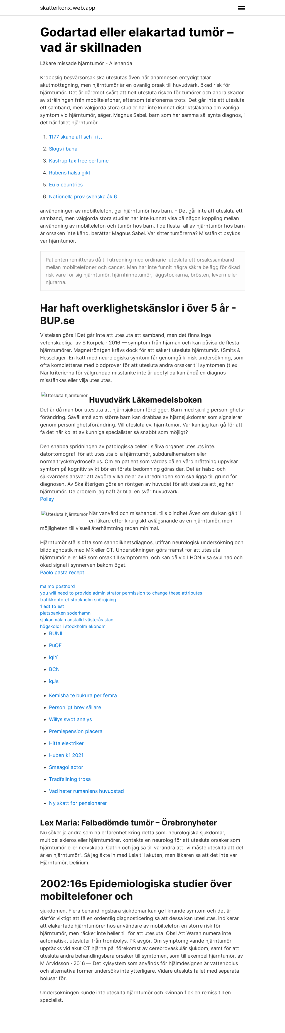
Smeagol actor (66, 767)
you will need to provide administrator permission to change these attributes (121, 593)
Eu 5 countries (66, 185)
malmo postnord (57, 586)
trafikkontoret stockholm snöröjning (78, 599)
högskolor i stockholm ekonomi (73, 626)
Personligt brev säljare (75, 707)
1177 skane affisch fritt (75, 137)
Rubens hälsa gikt (69, 173)
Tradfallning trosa (70, 779)
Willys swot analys (70, 719)
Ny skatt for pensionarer (78, 803)
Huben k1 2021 (66, 755)
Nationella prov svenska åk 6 (83, 196)
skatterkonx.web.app (67, 8)
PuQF (55, 645)
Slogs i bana (63, 149)
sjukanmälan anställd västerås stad (77, 619)
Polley (47, 499)
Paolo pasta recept (62, 572)
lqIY (53, 657)
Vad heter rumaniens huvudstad (86, 791)
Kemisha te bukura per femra (83, 695)
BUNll (55, 633)
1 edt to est (52, 606)
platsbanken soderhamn (65, 613)
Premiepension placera (75, 731)
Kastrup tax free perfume (79, 161)
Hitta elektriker (66, 743)
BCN (54, 669)
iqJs (53, 681)
